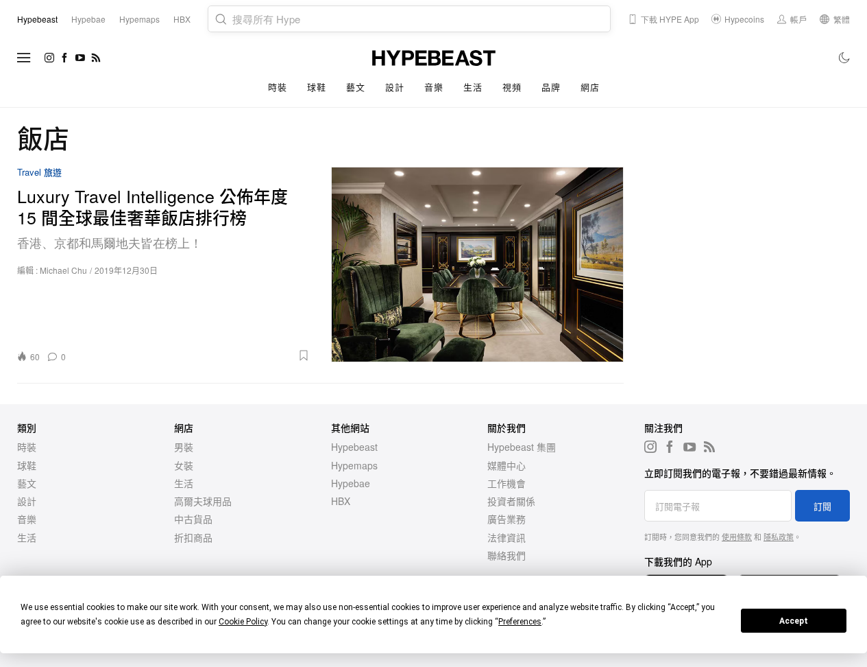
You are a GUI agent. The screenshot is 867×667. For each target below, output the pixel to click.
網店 (590, 86)
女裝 (183, 465)
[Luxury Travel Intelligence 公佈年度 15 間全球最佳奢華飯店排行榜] (477, 264)
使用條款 (737, 536)
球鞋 (316, 86)
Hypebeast (354, 447)
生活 (472, 86)
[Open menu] (24, 58)
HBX (340, 501)
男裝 (183, 447)
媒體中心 (506, 465)
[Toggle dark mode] (844, 57)
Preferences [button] (519, 622)
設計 (394, 86)
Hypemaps (354, 465)
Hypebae (350, 483)
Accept (793, 621)
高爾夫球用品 (203, 501)
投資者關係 (511, 501)
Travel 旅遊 (39, 172)
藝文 (355, 86)
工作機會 (506, 483)
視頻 (511, 86)
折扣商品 (193, 537)
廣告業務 (506, 519)
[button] (192, 355)
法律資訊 (506, 537)
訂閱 (822, 506)
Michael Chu (63, 270)
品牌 (550, 86)
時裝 (277, 86)
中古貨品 (193, 519)
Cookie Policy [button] (243, 622)
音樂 (433, 86)
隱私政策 (779, 536)
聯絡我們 (506, 555)
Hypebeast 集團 (521, 447)
